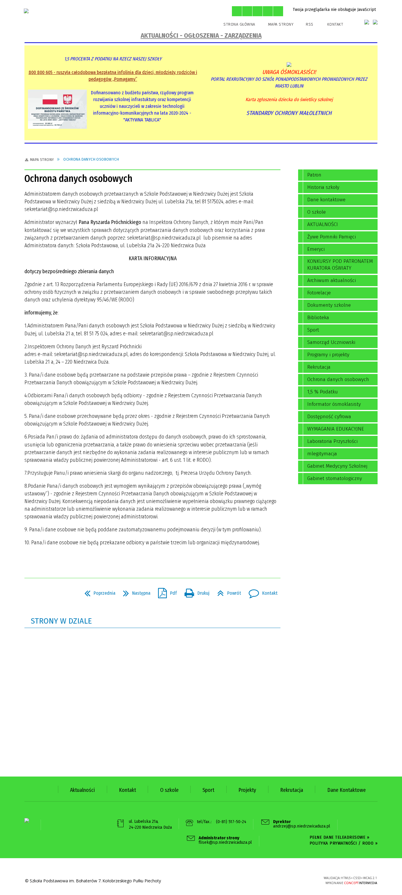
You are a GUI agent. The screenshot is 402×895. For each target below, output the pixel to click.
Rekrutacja (318, 367)
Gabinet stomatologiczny (334, 478)
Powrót (226, 591)
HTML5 (269, 880)
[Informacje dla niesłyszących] (268, 11)
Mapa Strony (281, 24)
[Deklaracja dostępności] (258, 11)
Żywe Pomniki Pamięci (331, 237)
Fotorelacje (319, 293)
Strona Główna (239, 24)
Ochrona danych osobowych (338, 379)
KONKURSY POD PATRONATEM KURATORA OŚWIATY (340, 264)
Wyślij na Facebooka (30, 593)
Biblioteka (318, 317)
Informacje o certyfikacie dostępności (206, 881)
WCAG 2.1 (296, 879)
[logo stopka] (26, 820)
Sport (313, 330)
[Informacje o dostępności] (247, 11)
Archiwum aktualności (331, 280)
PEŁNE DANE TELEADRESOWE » (340, 837)
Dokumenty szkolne (329, 305)
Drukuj (195, 591)
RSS (309, 24)
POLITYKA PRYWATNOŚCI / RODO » (344, 843)
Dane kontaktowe (326, 200)
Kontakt (335, 24)
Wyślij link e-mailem (51, 593)
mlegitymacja (322, 454)
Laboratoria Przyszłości (332, 441)
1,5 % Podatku (322, 392)
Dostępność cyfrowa (329, 416)
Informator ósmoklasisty (334, 404)
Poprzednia (97, 591)
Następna (134, 591)
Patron (314, 175)
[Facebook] (375, 22)
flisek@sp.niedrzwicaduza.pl (225, 840)
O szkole (316, 212)
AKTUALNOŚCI (322, 224)
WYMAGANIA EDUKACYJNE (335, 429)
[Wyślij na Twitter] (41, 593)
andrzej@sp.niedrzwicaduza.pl (301, 824)
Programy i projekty (328, 355)
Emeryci (316, 249)
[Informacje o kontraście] (278, 11)
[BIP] (366, 22)
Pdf (165, 591)
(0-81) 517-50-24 (231, 821)
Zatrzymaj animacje (237, 11)
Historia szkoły (323, 187)
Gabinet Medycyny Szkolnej (337, 466)
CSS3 (278, 880)
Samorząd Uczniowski (331, 342)
